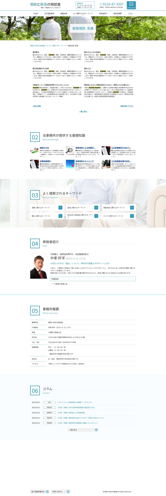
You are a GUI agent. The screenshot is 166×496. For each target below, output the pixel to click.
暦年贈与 (36, 52)
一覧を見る (73, 430)
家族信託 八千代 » (126, 106)
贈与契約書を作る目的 (41, 68)
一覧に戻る (83, 111)
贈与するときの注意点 (92, 52)
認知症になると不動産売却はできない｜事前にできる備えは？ (107, 85)
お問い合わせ (57, 491)
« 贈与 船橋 (37, 106)
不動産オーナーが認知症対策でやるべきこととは (51, 85)
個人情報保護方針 (37, 491)
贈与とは (87, 68)
